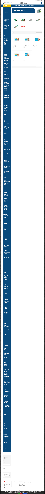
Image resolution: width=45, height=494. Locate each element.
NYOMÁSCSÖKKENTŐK (6, 382)
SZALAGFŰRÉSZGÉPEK (6, 168)
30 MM (5, 261)
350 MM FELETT (6, 299)
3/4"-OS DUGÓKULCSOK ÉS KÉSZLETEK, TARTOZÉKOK (6, 35)
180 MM (5, 229)
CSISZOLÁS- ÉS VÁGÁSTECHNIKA (5, 214)
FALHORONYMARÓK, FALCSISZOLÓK (6, 143)
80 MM (5, 266)
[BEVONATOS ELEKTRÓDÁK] (15, 20)
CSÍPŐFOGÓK (5, 54)
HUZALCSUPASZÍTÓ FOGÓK (6, 57)
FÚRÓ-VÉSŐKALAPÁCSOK (6, 177)
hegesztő (9, 475)
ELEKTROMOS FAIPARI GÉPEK (6, 152)
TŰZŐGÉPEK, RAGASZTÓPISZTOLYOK (7, 100)
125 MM (5, 217)
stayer (4, 474)
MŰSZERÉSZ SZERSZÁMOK (6, 107)
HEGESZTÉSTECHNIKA (5, 344)
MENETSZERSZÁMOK (6, 399)
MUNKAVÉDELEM (5, 434)
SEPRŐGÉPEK (5, 209)
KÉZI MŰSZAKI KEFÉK (6, 326)
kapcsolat (36, 0)
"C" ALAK (5, 333)
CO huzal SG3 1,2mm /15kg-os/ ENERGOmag (26, 61)
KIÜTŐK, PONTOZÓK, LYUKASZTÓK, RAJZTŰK (7, 84)
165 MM (6, 253)
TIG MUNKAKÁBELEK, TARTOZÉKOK (6, 376)
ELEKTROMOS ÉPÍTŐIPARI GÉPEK (7, 139)
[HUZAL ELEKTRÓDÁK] (23, 20)
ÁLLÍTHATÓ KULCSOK (6, 19)
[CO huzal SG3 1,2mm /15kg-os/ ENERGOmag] (27, 55)
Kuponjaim (13, 485)
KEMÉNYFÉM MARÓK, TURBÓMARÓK (6, 329)
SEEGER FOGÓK (6, 61)
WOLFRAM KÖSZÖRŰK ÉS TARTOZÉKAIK (6, 378)
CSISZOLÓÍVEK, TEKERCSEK (6, 286)
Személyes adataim (14, 484)
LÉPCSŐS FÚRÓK (6, 395)
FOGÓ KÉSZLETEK (6, 55)
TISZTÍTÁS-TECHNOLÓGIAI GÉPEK (6, 203)
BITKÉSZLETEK (6, 44)
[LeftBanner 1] (4, 467)
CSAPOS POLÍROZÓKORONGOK (7, 318)
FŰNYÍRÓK (5, 192)
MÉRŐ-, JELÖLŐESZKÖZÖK (7, 85)
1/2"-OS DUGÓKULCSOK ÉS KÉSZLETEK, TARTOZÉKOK (6, 32)
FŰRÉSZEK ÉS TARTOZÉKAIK (6, 71)
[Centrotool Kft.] (8, 3)
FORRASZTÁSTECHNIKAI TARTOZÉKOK (6, 408)
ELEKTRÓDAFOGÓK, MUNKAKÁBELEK (6, 371)
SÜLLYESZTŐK (6, 394)
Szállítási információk (21, 5)
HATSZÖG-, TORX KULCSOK (6, 16)
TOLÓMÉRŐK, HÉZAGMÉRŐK (6, 92)
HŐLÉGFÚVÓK (5, 148)
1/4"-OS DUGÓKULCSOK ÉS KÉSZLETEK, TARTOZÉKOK (6, 25)
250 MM (6, 307)
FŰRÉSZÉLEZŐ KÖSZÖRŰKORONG (6, 301)
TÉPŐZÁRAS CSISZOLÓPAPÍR (6, 277)
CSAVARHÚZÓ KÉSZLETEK (6, 48)
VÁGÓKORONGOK (6, 215)
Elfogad (19, 493)
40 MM (5, 262)
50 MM (5, 263)
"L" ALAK (5, 340)
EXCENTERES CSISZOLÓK (5, 156)
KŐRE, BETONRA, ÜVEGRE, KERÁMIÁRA (7, 391)
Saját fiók (13, 481)
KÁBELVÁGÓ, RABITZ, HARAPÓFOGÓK (6, 59)
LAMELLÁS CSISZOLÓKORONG (6, 246)
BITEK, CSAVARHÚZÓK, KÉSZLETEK (6, 42)
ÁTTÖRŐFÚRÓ (6, 397)
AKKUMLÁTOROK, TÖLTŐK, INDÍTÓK (6, 183)
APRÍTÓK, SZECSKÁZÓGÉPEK (6, 191)
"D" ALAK (5, 334)
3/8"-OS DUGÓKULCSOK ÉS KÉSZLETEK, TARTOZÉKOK (6, 29)
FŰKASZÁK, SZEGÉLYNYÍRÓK (6, 194)
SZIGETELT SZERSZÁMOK (6, 105)
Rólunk (26, 5)
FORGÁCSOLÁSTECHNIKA (6, 386)
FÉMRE (5, 389)
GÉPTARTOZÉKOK (6, 212)
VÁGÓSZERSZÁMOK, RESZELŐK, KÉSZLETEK (6, 67)
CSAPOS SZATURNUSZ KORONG (6, 257)
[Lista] (13, 32)
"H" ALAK (5, 339)
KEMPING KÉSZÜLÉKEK (6, 404)
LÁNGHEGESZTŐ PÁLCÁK (6, 359)
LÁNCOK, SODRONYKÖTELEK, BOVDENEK (6, 414)
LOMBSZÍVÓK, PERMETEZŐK (6, 198)
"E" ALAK (5, 335)
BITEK (5, 43)
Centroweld (6, 461)
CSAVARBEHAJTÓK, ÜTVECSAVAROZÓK (6, 123)
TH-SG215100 (13, 60)
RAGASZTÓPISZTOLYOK (7, 149)
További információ (25, 493)
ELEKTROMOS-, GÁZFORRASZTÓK (6, 402)
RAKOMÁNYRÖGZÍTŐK (6, 420)
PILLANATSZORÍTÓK (6, 97)
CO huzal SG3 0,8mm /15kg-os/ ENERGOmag (16, 46)
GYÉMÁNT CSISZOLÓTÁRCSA (6, 242)
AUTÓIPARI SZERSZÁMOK (6, 109)
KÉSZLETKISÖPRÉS (14, 5)
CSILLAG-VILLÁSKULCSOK (6, 12)
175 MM (6, 293)
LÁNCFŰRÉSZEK (6, 196)
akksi (6, 475)
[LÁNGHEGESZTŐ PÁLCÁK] (37, 20)
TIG (4, 349)
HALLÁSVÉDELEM (6, 437)
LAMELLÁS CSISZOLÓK (6, 245)
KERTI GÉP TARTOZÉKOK (6, 200)
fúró (4, 475)
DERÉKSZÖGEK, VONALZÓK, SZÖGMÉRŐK (6, 90)
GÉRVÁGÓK (5, 167)
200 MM (6, 254)
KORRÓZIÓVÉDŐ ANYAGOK (6, 425)
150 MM (5, 218)
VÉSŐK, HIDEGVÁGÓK (6, 82)
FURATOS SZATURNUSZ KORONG (7, 252)
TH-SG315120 (24, 60)
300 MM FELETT (6, 223)
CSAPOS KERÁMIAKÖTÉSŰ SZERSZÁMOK (6, 312)
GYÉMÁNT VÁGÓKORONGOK (6, 233)
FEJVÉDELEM (5, 435)
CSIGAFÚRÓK (5, 388)
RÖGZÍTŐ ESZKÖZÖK (6, 95)
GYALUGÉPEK (5, 160)
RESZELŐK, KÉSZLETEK (6, 73)
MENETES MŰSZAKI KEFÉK (6, 323)
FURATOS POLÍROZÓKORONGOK (7, 316)
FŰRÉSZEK (5, 180)
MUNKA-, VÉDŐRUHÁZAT (6, 441)
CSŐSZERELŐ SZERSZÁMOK (6, 103)
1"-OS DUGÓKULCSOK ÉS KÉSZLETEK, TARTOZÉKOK (6, 38)
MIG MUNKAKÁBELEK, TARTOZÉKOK (6, 375)
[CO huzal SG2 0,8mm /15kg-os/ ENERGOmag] (37, 39)
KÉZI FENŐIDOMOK (6, 313)
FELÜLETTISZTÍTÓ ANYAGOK (6, 423)
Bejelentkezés (40, 0)
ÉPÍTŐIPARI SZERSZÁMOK (6, 110)
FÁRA (5, 392)
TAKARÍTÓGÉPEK (6, 208)
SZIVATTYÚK (5, 188)
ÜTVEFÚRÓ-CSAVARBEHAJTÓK (6, 174)
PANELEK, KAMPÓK (6, 117)
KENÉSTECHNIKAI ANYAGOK (6, 427)
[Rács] (12, 32)
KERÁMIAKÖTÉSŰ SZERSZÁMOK (6, 289)
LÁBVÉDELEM (5, 442)
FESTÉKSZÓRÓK (6, 153)
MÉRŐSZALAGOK (6, 86)
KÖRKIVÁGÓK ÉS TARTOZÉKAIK (6, 76)
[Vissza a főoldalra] (30, 7)
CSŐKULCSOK (5, 20)
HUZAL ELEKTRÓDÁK (6, 356)
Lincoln (5, 462)
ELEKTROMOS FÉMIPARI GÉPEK (6, 120)
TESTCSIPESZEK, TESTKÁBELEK (6, 373)
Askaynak (5, 460)
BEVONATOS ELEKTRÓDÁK (5, 354)
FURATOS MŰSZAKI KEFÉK (6, 321)
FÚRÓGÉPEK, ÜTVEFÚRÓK (5, 121)
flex (9, 474)
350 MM (6, 298)
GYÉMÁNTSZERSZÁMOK (6, 232)
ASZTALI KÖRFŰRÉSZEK (7, 166)
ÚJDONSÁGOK (5, 7)
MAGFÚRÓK (5, 396)
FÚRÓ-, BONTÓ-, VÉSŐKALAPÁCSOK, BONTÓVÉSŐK (6, 141)
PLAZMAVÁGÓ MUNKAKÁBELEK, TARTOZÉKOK (6, 381)
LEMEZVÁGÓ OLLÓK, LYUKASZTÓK (6, 131)
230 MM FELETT (6, 240)
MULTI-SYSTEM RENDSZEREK (6, 50)
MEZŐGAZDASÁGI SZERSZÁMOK (6, 112)
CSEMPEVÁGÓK (6, 144)
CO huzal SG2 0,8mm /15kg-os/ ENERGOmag (36, 46)
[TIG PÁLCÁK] (15, 26)
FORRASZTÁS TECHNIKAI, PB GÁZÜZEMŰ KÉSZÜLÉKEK (6, 401)
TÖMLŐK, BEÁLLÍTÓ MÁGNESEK (6, 384)
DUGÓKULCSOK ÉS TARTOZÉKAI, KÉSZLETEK (6, 23)
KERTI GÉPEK (5, 189)
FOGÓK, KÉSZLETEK (6, 52)
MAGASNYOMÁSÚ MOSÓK (6, 206)
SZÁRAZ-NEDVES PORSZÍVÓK (6, 205)
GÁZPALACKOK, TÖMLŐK (6, 406)
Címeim (13, 483)
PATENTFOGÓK (6, 60)
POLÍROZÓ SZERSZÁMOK (7, 315)
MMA (5, 348)
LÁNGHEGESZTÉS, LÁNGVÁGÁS (6, 364)
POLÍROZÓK (5, 126)
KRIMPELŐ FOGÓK (6, 64)
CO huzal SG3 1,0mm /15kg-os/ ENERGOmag (26, 46)
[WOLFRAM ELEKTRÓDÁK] (30, 20)
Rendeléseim (13, 482)
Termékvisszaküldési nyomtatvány (33, 5)
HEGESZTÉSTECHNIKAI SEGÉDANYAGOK (6, 432)
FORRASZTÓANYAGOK (6, 405)
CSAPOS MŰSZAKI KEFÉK (6, 325)
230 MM (5, 230)
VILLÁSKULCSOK (6, 10)
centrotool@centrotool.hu (23, 3)
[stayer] (4, 468)
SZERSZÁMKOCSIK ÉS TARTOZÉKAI (6, 446)
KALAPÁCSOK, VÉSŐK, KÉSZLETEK (6, 78)
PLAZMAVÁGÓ (6, 350)
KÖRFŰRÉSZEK (6, 165)
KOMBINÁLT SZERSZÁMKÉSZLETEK (6, 40)
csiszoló (7, 474)
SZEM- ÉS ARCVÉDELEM (6, 436)
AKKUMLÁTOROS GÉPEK (6, 171)
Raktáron (5, 458)
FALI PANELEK (5, 449)
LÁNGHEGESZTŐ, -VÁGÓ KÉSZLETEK (6, 365)
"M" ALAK (5, 341)
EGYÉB (5, 21)
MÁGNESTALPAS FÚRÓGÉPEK (6, 133)
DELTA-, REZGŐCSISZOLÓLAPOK (7, 284)
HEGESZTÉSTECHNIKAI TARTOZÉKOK (6, 369)
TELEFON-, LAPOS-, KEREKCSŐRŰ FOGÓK (6, 63)
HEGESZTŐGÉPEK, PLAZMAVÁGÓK (6, 346)
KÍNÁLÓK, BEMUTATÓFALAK (6, 114)
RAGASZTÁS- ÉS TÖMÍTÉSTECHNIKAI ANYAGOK (6, 429)
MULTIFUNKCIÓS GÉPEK (7, 181)
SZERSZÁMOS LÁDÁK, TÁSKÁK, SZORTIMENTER (6, 448)
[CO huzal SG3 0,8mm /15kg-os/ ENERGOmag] (16, 39)
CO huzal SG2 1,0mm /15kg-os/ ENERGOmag (16, 61)
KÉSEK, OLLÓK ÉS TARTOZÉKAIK (6, 74)
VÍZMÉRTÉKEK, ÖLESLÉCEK (6, 88)
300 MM (5, 222)
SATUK (5, 96)
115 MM (5, 216)
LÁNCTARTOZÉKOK (6, 415)
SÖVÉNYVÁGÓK (6, 195)
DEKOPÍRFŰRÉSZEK (6, 162)
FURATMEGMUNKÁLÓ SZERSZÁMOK (6, 387)
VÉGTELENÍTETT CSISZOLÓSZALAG (6, 275)
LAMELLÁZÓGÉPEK (6, 161)
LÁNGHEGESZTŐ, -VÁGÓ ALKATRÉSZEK (6, 367)
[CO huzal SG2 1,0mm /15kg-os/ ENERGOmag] (16, 55)
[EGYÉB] (23, 26)
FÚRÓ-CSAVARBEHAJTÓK (6, 172)
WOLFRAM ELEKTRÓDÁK (5, 357)
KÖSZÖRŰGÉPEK (6, 128)
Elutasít (21, 493)
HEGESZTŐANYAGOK (6, 353)
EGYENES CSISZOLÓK (6, 127)
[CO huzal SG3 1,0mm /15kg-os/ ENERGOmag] (27, 39)
